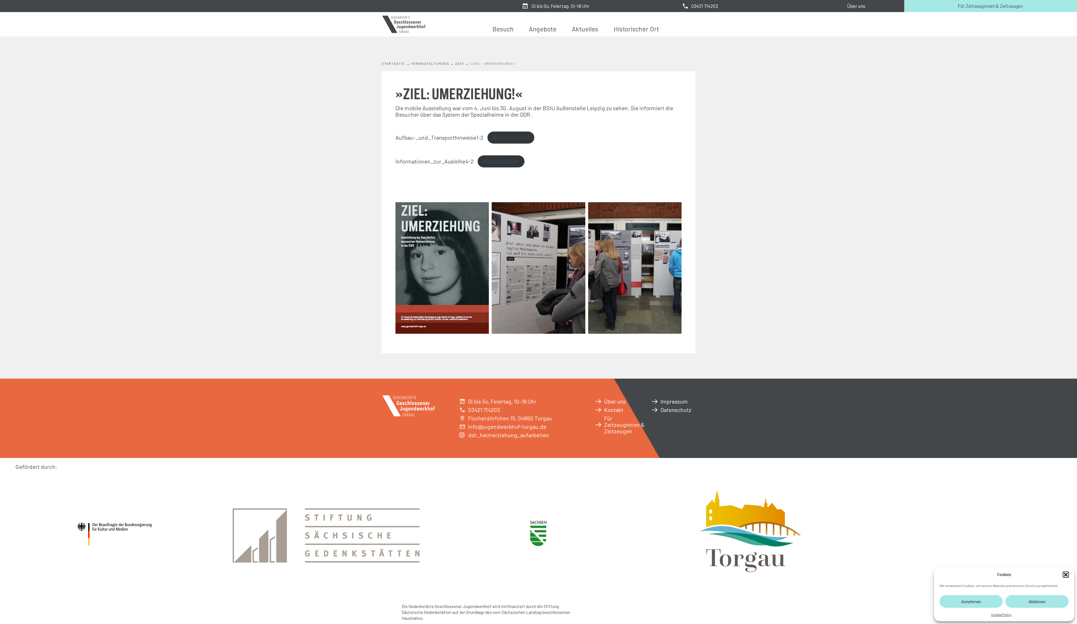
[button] (1066, 574)
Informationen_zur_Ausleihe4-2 (434, 161)
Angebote (542, 29)
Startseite (393, 63)
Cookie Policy (1001, 614)
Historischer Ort (636, 29)
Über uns (856, 6)
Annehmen (971, 601)
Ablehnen (1037, 601)
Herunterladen (511, 137)
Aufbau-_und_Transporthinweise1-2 (439, 137)
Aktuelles (585, 29)
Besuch (503, 29)
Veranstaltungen (430, 63)
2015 (459, 63)
